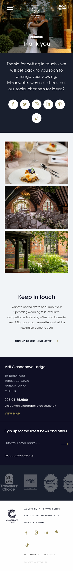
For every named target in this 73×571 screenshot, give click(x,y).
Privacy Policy (51, 509)
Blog (57, 516)
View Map (12, 413)
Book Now (62, 7)
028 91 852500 (16, 400)
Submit (61, 444)
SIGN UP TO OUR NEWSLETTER (34, 340)
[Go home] (12, 515)
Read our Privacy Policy (19, 455)
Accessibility (32, 509)
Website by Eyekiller (36, 562)
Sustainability (44, 516)
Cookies (29, 516)
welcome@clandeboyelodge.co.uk (30, 405)
